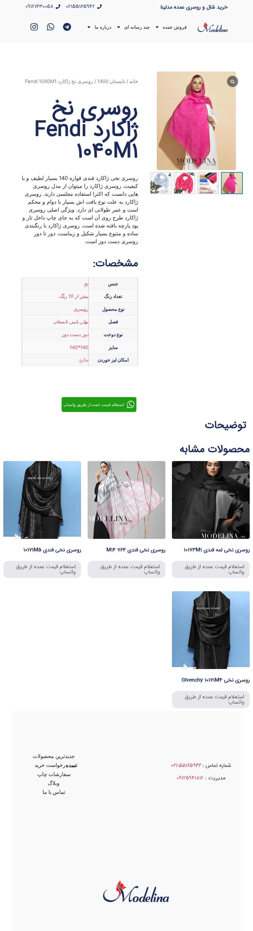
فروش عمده (175, 27)
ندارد (83, 360)
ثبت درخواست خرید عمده (56, 765)
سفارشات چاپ (53, 774)
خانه (133, 81)
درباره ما (103, 27)
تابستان (60, 321)
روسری (80, 309)
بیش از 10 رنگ (73, 296)
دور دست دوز (75, 334)
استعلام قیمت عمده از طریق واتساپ (214, 569)
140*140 (79, 347)
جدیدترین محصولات (54, 756)
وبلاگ (54, 783)
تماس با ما (53, 792)
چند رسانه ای (137, 27)
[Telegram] (67, 27)
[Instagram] (34, 27)
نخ (86, 283)
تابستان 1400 (111, 81)
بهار (84, 321)
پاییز (74, 321)
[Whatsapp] (50, 27)
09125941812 (190, 778)
